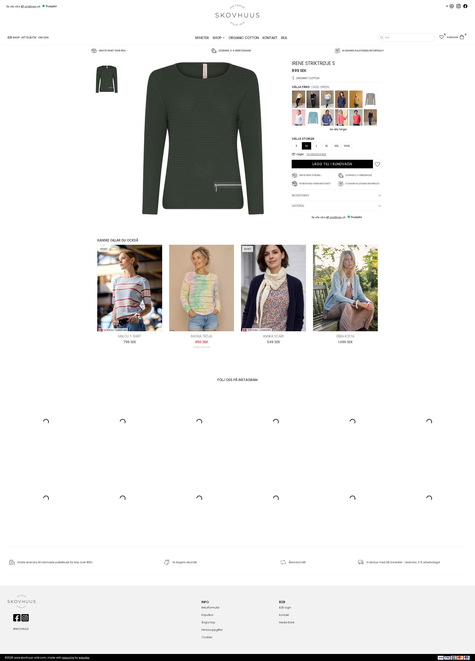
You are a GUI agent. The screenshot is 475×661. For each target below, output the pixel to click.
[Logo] (237, 15)
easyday (84, 658)
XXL (336, 146)
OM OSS (43, 37)
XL (326, 146)
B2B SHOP (14, 37)
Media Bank (286, 622)
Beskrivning (300, 195)
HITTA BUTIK (29, 37)
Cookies (207, 637)
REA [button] (284, 37)
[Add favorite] (158, 248)
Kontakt (284, 615)
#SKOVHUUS (17, 629)
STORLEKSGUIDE (316, 154)
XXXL (347, 146)
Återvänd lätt (297, 562)
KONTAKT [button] (270, 37)
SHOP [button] (217, 37)
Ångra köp (208, 622)
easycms (68, 658)
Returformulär (211, 607)
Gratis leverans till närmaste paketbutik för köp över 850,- (55, 562)
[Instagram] (458, 7)
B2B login (285, 607)
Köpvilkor (207, 615)
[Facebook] (465, 7)
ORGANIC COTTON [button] (244, 37)
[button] (441, 37)
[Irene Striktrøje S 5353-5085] (107, 80)
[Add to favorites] (377, 164)
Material (298, 206)
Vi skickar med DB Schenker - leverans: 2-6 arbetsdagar (403, 562)
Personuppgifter (212, 630)
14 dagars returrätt (184, 562)
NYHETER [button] (202, 37)
